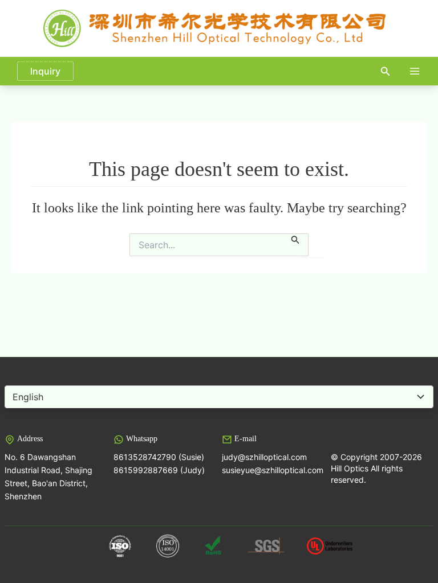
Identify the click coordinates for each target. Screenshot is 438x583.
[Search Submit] (295, 239)
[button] (385, 71)
